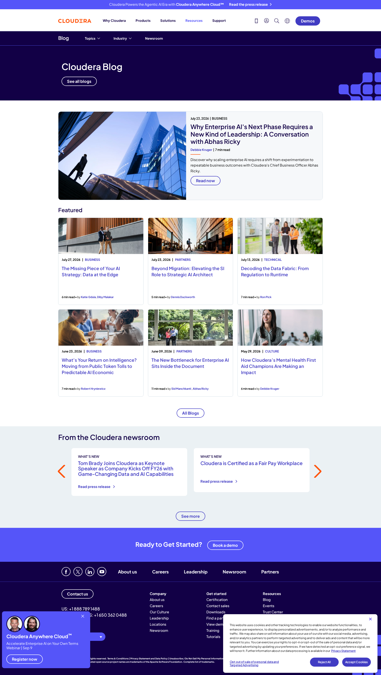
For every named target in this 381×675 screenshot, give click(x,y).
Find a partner (218, 618)
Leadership (195, 571)
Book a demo (225, 545)
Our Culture (159, 612)
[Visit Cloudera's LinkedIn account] (89, 571)
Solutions (168, 20)
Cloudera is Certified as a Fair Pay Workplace (251, 463)
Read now (205, 180)
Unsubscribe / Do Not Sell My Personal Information (196, 658)
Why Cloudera (114, 20)
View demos (216, 624)
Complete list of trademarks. (199, 661)
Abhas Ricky (201, 388)
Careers (160, 571)
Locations (158, 624)
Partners (270, 571)
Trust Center (273, 612)
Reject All (324, 662)
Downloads (215, 612)
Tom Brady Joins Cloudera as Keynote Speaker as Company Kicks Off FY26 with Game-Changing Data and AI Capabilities (126, 468)
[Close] (370, 619)
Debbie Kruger (201, 150)
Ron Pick (265, 297)
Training (212, 630)
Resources (194, 20)
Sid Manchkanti (181, 388)
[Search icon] (276, 21)
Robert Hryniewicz (93, 388)
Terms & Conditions (118, 658)
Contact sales (217, 605)
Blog (63, 38)
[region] (300, 643)
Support (219, 20)
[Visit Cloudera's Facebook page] (66, 571)
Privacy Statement (343, 651)
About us (127, 571)
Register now (24, 659)
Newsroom (154, 38)
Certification (217, 599)
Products (143, 20)
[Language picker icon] (287, 22)
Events (268, 605)
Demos (308, 20)
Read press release (94, 486)
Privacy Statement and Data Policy (149, 658)
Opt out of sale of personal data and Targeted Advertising (254, 663)
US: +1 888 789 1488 (81, 608)
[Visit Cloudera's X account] (77, 571)
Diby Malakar (105, 297)
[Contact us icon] (256, 21)
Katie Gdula (88, 297)
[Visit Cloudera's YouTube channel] (101, 571)
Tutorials (213, 636)
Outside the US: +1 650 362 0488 (94, 615)
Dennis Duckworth (183, 297)
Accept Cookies (356, 662)
